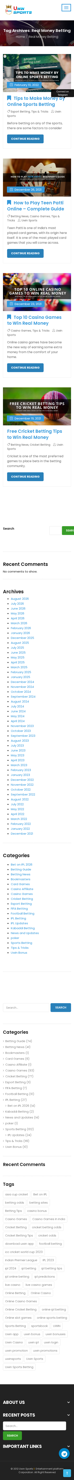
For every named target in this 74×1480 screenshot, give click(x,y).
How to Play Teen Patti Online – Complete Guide (35, 206)
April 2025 (18, 662)
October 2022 (21, 789)
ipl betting (29, 1268)
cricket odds (47, 1235)
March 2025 (19, 667)
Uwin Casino (14, 1342)
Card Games (20, 884)
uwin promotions (45, 1350)
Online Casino (41, 1293)
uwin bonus (32, 1334)
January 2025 (20, 677)
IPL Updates (19, 923)
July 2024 (17, 706)
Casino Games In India (48, 1219)
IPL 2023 (48, 1260)
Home (20, 36)
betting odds (14, 1202)
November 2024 (22, 687)
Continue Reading (25, 139)
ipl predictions (45, 1276)
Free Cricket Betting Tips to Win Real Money (34, 434)
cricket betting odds (46, 1227)
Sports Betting (21, 943)
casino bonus (37, 1211)
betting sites (38, 1202)
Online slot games (18, 1318)
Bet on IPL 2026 (21, 864)
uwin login (51, 1342)
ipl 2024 (10, 1268)
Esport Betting (20, 112)
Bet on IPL (40, 1194)
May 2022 (17, 809)
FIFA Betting (19, 908)
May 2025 (17, 657)
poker (15, 938)
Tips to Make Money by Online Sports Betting (36, 101)
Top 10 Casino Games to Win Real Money (34, 320)
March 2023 (19, 765)
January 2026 (20, 633)
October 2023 (21, 731)
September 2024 (23, 696)
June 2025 (18, 652)
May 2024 (17, 716)
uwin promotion (16, 1350)
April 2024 (18, 721)
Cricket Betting (40, 445)
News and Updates (25, 933)
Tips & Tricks (39, 112)
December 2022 (22, 780)
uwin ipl (33, 1342)
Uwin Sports (29, 220)
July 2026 (17, 604)
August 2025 (20, 643)
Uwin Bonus (19, 953)
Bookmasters (20, 879)
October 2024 (21, 692)
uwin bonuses (56, 1334)
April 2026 (17, 618)
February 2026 (21, 628)
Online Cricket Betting (21, 1309)
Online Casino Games (21, 1301)
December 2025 (22, 638)
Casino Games (40, 216)
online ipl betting (54, 1309)
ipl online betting (17, 1276)
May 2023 (17, 755)
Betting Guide (21, 869)
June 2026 (18, 608)
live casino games (39, 1285)
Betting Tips (13, 1211)
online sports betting (52, 1318)
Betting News (20, 216)
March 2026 (19, 623)
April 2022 (17, 814)
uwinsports (13, 1359)
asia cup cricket (16, 1194)
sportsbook (39, 1326)
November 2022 (22, 785)
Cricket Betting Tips (19, 1235)
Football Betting (22, 913)
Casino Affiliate (22, 889)
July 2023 (17, 745)
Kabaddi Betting (23, 928)
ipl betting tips (51, 1268)
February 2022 (21, 824)
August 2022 (20, 799)
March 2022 (19, 819)
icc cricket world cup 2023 (24, 1252)
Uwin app (12, 1334)
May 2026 (17, 613)
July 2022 (17, 804)
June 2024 (18, 711)
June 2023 (18, 750)
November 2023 (22, 726)
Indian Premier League (21, 1260)
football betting (50, 1244)
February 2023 (21, 770)
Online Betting (15, 1293)
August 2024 (20, 701)
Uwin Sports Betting (19, 1367)
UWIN (56, 1326)
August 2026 (20, 599)
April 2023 (17, 760)
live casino (12, 1285)
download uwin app (19, 1244)
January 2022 (20, 829)
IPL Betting (18, 918)
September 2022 (23, 794)
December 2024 (22, 682)
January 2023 (20, 775)
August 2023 (20, 741)
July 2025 (17, 648)
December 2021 (22, 834)
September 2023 (23, 736)
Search (8, 529)
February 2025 (21, 672)
